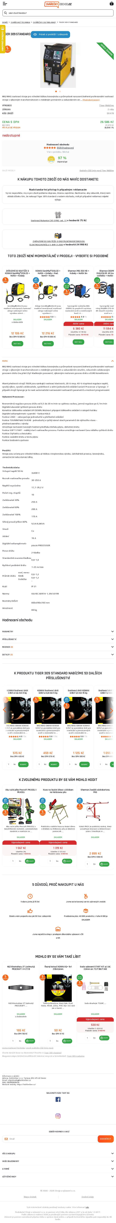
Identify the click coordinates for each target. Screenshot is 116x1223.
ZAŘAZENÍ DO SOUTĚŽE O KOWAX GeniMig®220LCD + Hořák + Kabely (17, 273)
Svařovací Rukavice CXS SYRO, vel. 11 (49, 220)
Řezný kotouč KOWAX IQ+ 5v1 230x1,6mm (58, 968)
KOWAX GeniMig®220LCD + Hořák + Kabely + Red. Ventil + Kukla (47, 273)
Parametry (7, 631)
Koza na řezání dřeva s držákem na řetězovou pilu (58, 791)
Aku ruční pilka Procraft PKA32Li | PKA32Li (20, 791)
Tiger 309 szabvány (75, 1056)
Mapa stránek (30, 1197)
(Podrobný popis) (91, 100)
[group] (20, 827)
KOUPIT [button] (31, 861)
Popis (5, 361)
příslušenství (9, 639)
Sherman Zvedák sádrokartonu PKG (95, 791)
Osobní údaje (88, 1197)
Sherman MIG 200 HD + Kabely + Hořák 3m (78, 272)
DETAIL (17, 343)
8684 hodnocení (65, 148)
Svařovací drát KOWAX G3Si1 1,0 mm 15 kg (78, 692)
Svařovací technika (20, 22)
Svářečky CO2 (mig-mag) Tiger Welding (97, 170)
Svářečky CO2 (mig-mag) (44, 22)
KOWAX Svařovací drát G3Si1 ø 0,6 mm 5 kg (17, 692)
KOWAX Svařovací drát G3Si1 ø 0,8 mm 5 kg (48, 692)
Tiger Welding (106, 105)
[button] (30, 861)
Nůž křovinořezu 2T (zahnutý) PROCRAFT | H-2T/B (21, 968)
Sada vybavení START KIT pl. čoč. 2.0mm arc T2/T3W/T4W (95, 968)
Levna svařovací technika (13, 1048)
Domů (5, 22)
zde (87, 1207)
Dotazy (7, 654)
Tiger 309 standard (52, 1053)
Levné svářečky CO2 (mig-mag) (39, 1048)
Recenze (7, 647)
